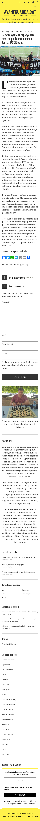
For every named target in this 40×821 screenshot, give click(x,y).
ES (35, 7)
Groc (26, 32)
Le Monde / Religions (8, 714)
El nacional (5, 680)
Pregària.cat (5, 729)
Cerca (37, 2)
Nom (4, 335)
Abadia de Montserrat (8, 660)
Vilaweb (4, 749)
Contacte (20, 817)
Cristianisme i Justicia (8, 670)
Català (28, 817)
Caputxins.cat (6, 665)
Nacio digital (5, 724)
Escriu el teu (29, 277)
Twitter (23, 2)
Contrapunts (25, 590)
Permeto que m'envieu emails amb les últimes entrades (18, 788)
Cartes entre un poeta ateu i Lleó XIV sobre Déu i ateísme (18, 557)
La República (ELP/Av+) (8, 704)
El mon (4, 675)
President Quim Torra (8, 734)
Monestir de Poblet (7, 719)
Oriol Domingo (6, 32)
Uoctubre (4, 597)
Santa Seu (5, 744)
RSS (28, 2)
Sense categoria (26, 594)
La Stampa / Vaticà (7, 709)
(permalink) (24, 265)
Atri (3, 590)
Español (36, 817)
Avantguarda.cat (20, 12)
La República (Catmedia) (9, 699)
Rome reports (6, 739)
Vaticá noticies (6, 754)
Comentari (6, 302)
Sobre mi (4, 817)
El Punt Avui (5, 685)
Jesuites (4, 694)
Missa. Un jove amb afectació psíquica (13, 565)
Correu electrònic (8, 344)
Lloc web (5, 353)
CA (32, 7)
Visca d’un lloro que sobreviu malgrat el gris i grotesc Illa (18, 572)
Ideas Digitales (6, 689)
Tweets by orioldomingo (9, 644)
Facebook (19, 2)
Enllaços (12, 817)
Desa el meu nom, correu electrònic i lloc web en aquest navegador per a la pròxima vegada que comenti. (20, 365)
